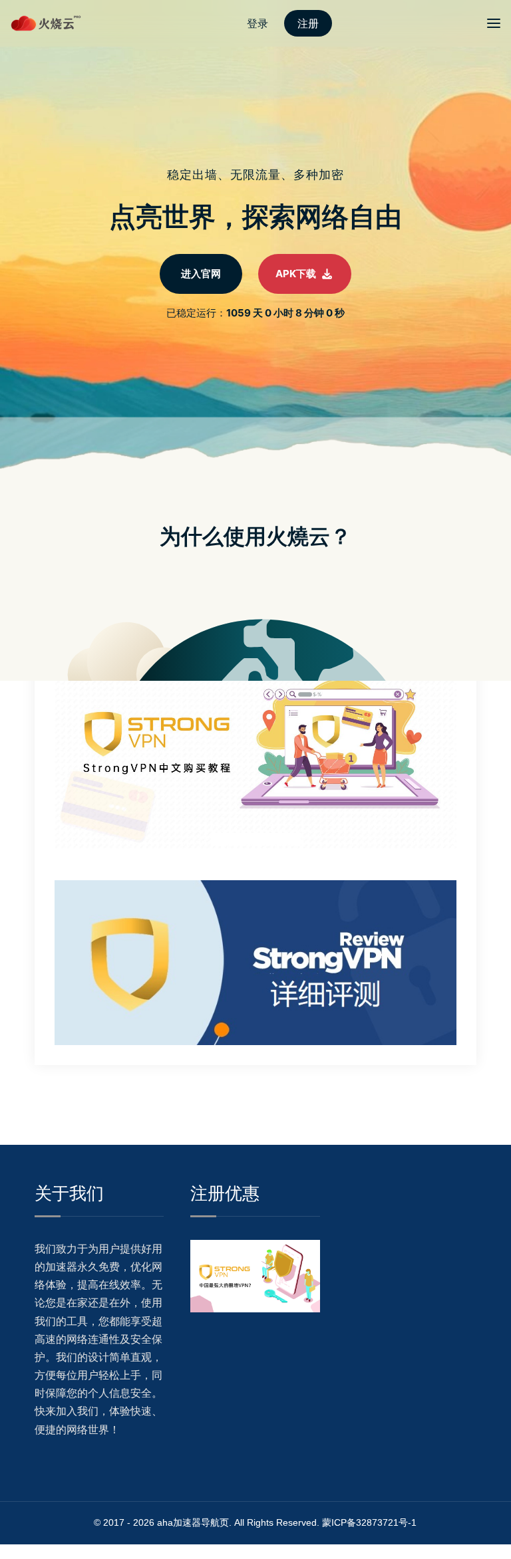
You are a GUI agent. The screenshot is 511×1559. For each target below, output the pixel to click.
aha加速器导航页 (193, 1522)
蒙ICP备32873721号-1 (369, 1522)
